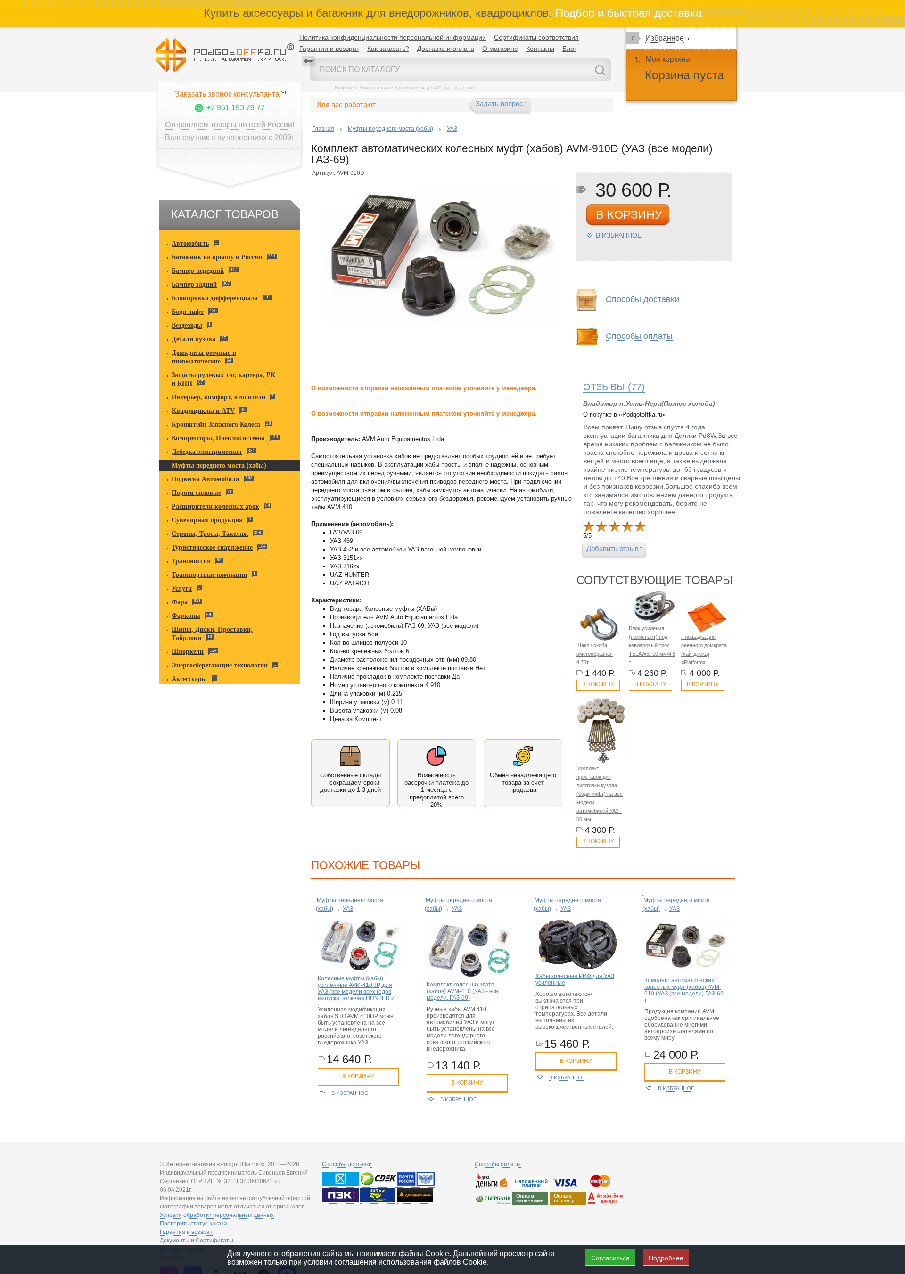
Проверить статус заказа (193, 1223)
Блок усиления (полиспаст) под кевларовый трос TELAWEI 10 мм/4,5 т (652, 645)
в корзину (629, 214)
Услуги (182, 588)
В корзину (598, 684)
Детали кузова (193, 339)
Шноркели (188, 651)
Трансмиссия (191, 561)
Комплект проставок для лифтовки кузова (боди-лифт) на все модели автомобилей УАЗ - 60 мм (599, 793)
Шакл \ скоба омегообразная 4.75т (594, 653)
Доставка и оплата (445, 48)
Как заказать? (388, 48)
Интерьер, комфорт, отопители (218, 397)
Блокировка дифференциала (215, 298)
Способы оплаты (498, 1164)
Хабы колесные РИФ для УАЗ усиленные (574, 979)
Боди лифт (188, 311)
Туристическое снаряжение (212, 547)
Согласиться (610, 1258)
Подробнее (666, 1258)
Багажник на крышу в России (217, 257)
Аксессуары (189, 678)
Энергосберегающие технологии (220, 665)
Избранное (664, 38)
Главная (323, 128)
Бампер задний (194, 284)
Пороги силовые (196, 492)
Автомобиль (190, 243)
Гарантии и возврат (329, 48)
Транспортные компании (209, 574)
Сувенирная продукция (207, 520)
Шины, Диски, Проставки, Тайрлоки (212, 633)
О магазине (500, 48)
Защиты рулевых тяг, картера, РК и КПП (223, 379)
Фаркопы (186, 615)
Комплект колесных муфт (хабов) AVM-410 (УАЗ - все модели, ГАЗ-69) (462, 991)
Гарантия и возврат (186, 1232)
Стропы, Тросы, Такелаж (210, 533)
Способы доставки (347, 1164)
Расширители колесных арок (215, 506)
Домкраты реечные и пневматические (204, 357)
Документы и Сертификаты (196, 1240)
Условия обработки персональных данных (217, 1215)
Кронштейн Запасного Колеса (216, 424)
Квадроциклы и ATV (203, 410)
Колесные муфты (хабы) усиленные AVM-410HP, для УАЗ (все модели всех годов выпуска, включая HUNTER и (356, 988)
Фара (180, 602)
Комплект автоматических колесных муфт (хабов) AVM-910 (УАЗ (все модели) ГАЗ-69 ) (684, 990)
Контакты (540, 48)
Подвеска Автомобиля (205, 479)
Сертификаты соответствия (536, 37)
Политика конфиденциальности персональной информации (392, 37)
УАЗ (452, 128)
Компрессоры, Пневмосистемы (218, 438)
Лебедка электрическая (207, 451)
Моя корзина (668, 59)
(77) (614, 387)
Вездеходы (187, 325)
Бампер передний (198, 270)
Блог (569, 48)
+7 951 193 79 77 (235, 108)
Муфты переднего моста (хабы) (219, 465)
